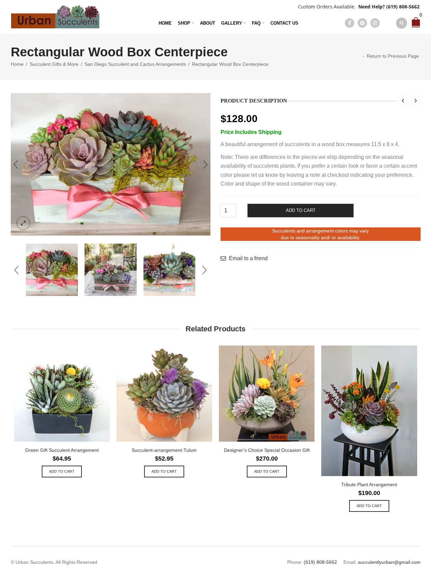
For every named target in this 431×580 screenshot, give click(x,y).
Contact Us (284, 23)
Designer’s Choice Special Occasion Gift (267, 450)
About (207, 23)
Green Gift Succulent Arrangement (62, 450)
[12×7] (52, 269)
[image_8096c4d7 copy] (110, 269)
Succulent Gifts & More (54, 64)
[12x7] (111, 164)
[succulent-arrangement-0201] (169, 269)
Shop (184, 23)
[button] (62, 471)
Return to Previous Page (393, 56)
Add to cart (301, 210)
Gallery (231, 23)
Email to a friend (248, 258)
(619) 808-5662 (403, 6)
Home (165, 23)
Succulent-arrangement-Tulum (164, 450)
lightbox (23, 223)
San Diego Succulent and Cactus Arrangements (135, 64)
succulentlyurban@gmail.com (389, 562)
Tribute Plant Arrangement (369, 484)
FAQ (256, 23)
